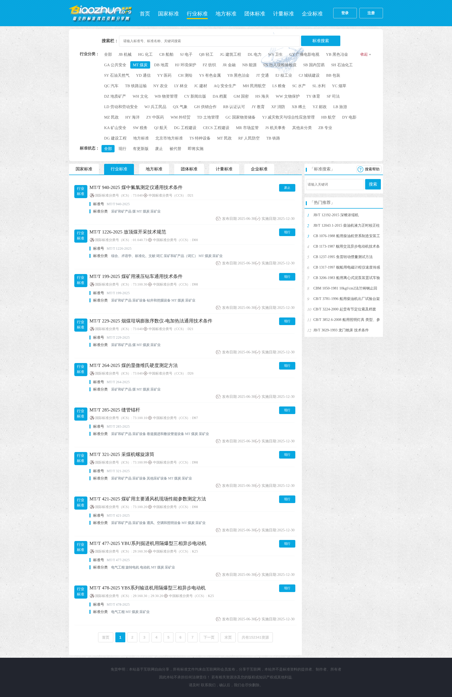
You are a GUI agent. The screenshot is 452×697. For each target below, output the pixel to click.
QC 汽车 (111, 86)
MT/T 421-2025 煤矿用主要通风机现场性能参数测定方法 (147, 498)
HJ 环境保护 (185, 65)
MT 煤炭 (140, 65)
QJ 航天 (160, 128)
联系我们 (208, 685)
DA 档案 (220, 96)
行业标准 (197, 13)
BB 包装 (333, 75)
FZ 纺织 (209, 65)
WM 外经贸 (180, 117)
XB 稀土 (299, 107)
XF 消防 (278, 107)
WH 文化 (140, 96)
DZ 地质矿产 (115, 96)
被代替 (175, 149)
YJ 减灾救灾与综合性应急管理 (288, 117)
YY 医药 (164, 75)
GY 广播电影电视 (304, 54)
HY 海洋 (132, 117)
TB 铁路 (273, 138)
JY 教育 (258, 107)
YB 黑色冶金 (337, 54)
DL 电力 (255, 54)
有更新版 (141, 149)
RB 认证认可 (234, 107)
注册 (371, 13)
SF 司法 (333, 96)
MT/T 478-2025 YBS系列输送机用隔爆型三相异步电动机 (147, 587)
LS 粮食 (279, 86)
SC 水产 (299, 86)
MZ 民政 (111, 117)
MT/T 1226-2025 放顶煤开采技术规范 (127, 232)
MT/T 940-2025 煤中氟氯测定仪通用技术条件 (136, 187)
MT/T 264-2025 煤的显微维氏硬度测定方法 (133, 365)
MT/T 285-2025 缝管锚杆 (114, 409)
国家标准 (168, 13)
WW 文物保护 (288, 96)
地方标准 (226, 13)
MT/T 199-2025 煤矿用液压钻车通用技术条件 (136, 276)
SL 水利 (318, 86)
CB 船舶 (166, 54)
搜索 (373, 184)
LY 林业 (181, 86)
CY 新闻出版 (195, 96)
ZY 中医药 (155, 117)
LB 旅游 (340, 107)
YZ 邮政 (320, 107)
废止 (159, 149)
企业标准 (312, 13)
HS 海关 (262, 96)
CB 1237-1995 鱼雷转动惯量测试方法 (343, 257)
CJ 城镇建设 (309, 75)
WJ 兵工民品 (155, 107)
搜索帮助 (372, 169)
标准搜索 (320, 40)
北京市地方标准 (169, 138)
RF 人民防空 (249, 138)
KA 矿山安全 (115, 128)
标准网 (100, 13)
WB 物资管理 (166, 96)
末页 (228, 637)
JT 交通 (262, 75)
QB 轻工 (206, 54)
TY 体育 (313, 96)
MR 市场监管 (247, 128)
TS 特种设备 (200, 138)
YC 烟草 (339, 86)
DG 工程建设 (185, 128)
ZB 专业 (325, 128)
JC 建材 (200, 86)
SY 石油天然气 (116, 75)
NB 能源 (249, 65)
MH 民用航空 (254, 86)
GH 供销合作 (205, 107)
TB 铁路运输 (136, 86)
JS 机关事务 (275, 128)
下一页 (209, 637)
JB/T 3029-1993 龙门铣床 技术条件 (341, 330)
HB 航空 (328, 117)
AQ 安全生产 (225, 86)
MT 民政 (224, 138)
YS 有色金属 (210, 75)
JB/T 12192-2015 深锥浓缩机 (336, 215)
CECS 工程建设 (216, 128)
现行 (122, 149)
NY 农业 (160, 86)
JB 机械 (125, 54)
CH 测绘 (185, 75)
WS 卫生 (275, 54)
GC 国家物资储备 (240, 117)
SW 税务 (140, 128)
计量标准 (283, 13)
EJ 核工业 (283, 75)
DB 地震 (161, 65)
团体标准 (254, 13)
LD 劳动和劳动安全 (121, 107)
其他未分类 (302, 128)
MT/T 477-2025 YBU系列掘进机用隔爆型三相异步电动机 (147, 543)
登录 (345, 13)
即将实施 (196, 149)
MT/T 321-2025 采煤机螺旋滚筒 (121, 454)
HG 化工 (145, 54)
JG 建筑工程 (230, 54)
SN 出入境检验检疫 (280, 65)
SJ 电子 (186, 54)
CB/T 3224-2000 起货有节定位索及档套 (344, 309)
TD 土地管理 (208, 117)
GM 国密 (241, 96)
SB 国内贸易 (314, 65)
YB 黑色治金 (238, 75)
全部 (108, 54)
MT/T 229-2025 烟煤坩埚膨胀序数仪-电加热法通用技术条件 (150, 321)
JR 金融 (229, 65)
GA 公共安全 (115, 65)
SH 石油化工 (342, 65)
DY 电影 (349, 117)
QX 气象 (180, 107)
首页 (145, 13)
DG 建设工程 (115, 138)
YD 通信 (143, 75)
